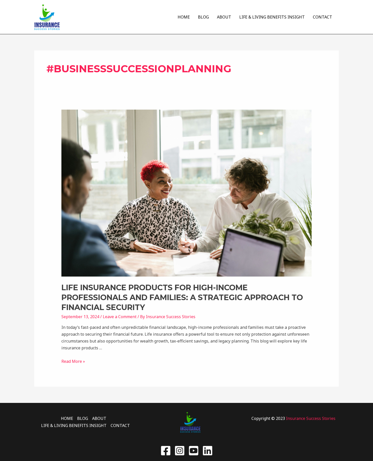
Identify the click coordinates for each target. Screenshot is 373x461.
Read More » (73, 361)
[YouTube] (193, 450)
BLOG (203, 17)
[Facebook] (165, 450)
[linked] (207, 450)
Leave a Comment (120, 316)
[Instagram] (179, 450)
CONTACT (322, 17)
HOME (184, 17)
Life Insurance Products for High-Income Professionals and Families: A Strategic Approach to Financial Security (182, 297)
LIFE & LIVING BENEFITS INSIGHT (272, 17)
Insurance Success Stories (310, 418)
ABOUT (224, 17)
